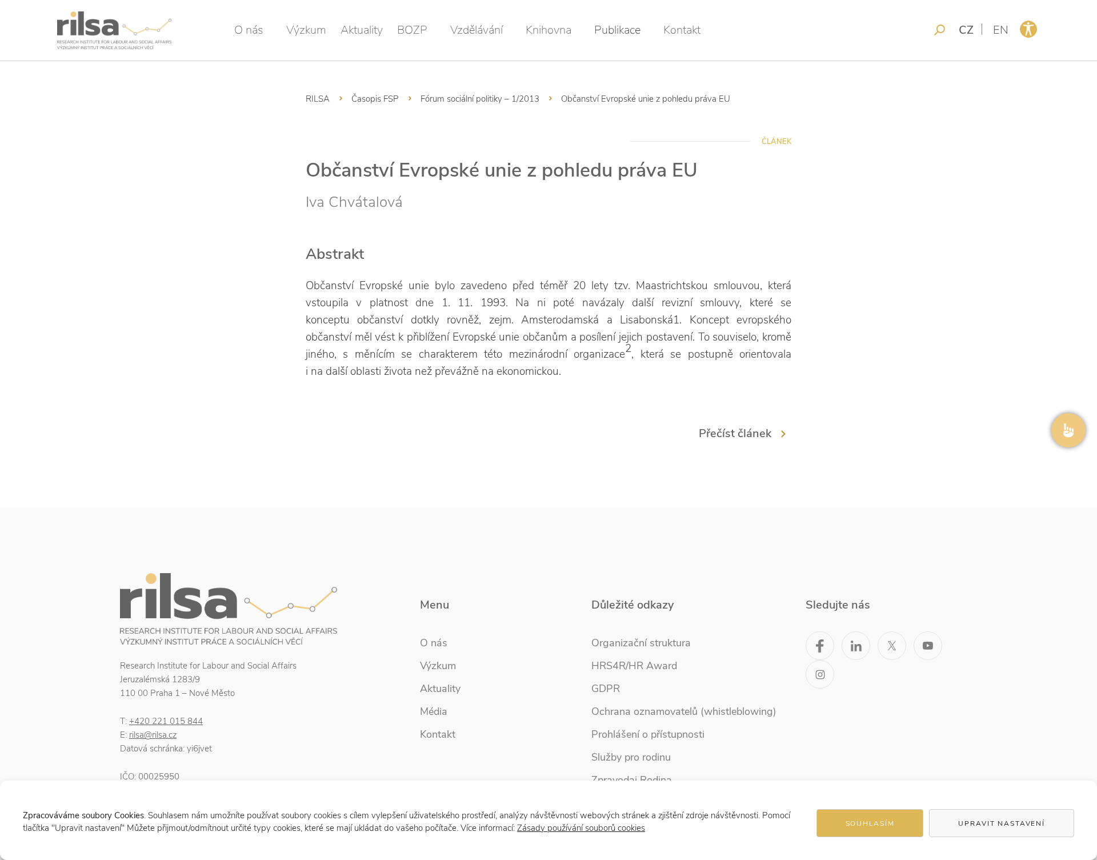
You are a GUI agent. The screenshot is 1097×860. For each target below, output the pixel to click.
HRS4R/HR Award (634, 666)
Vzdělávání (476, 30)
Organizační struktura (641, 643)
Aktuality (362, 30)
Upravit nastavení (1001, 823)
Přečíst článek (735, 433)
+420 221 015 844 (166, 721)
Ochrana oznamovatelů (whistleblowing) (683, 711)
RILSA (318, 99)
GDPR (605, 688)
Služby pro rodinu (631, 757)
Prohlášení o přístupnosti (647, 734)
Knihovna (548, 30)
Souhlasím (870, 823)
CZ (966, 30)
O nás (248, 30)
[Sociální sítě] (1068, 430)
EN (1000, 30)
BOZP (412, 30)
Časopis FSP (375, 99)
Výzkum (306, 30)
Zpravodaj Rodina (631, 780)
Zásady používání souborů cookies (581, 828)
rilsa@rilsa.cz (153, 735)
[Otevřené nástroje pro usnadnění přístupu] (1028, 29)
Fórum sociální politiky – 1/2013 (480, 99)
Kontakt (681, 30)
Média (433, 711)
